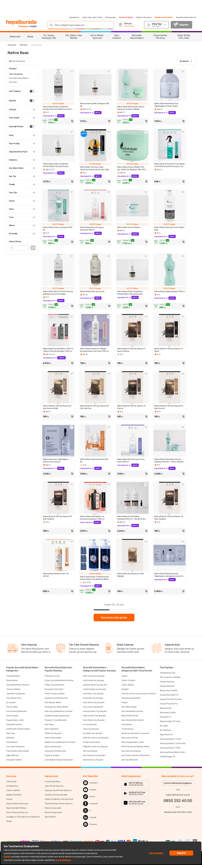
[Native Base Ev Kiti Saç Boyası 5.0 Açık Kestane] (58, 498)
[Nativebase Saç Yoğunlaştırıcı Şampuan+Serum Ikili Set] (170, 555)
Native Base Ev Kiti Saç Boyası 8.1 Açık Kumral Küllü (57, 407)
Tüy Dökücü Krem (13, 698)
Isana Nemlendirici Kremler (133, 720)
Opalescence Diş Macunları (56, 698)
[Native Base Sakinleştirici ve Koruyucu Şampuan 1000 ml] (95, 498)
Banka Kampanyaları (53, 812)
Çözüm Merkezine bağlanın (178, 783)
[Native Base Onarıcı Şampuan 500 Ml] (58, 206)
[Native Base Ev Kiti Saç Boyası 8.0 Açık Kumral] (170, 387)
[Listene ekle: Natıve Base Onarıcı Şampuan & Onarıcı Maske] (146, 71)
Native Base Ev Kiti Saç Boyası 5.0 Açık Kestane (57, 517)
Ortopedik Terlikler (14, 760)
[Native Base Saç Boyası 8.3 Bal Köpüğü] (132, 555)
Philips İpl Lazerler (52, 676)
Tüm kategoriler (16, 74)
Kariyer (9, 799)
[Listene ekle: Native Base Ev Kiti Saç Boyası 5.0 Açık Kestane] (72, 484)
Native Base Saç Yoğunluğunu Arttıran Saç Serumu (55, 460)
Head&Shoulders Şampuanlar (57, 715)
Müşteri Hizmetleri (144, 17)
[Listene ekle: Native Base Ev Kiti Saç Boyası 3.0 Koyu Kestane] (183, 484)
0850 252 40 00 (177, 800)
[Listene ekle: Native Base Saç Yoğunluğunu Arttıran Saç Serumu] (72, 427)
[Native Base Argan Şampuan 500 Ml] (95, 441)
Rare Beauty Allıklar (53, 702)
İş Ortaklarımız (12, 786)
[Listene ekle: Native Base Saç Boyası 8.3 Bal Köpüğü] (146, 541)
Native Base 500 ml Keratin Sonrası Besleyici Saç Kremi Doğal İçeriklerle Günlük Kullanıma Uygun (58, 292)
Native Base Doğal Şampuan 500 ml (169, 291)
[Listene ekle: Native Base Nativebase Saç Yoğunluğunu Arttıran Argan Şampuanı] (183, 71)
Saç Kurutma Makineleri (16, 711)
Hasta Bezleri (12, 742)
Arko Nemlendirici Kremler (132, 711)
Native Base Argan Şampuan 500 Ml (94, 460)
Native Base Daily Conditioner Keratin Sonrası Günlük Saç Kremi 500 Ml (57, 107)
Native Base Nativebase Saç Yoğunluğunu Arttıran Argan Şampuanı (166, 104)
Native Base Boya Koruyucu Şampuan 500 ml (92, 228)
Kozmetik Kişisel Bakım (18, 78)
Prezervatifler (12, 707)
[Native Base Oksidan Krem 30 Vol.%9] (58, 555)
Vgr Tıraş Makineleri (130, 760)
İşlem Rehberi (50, 817)
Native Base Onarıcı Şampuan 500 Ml (57, 228)
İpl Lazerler (10, 702)
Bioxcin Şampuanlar (53, 746)
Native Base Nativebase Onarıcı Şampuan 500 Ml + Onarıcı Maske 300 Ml (168, 460)
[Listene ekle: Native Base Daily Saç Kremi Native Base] (183, 192)
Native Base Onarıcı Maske (128, 227)
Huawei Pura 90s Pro (169, 703)
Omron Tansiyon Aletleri (55, 693)
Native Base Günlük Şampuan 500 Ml (94, 104)
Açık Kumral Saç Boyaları (93, 680)
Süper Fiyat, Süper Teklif (92, 17)
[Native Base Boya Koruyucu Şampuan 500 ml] (95, 206)
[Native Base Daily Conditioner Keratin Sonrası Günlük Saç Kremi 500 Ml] (58, 85)
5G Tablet (164, 725)
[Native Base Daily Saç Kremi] (95, 270)
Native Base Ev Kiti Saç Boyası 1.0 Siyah (168, 349)
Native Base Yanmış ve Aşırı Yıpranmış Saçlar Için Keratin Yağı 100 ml (94, 168)
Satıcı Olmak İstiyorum (54, 786)
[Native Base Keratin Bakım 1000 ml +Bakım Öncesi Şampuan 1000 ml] (58, 330)
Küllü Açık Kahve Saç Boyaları (95, 737)
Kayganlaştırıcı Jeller (15, 720)
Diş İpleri (125, 689)
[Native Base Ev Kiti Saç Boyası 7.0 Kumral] (132, 387)
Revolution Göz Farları (54, 689)
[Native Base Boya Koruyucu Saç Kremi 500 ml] (132, 441)
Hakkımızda (11, 781)
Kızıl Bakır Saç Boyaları (92, 733)
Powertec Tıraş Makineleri (56, 720)
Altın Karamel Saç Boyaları (94, 755)
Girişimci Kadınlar (126, 17)
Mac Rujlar (49, 724)
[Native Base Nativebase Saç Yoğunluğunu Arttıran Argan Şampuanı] (170, 85)
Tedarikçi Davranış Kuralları (56, 794)
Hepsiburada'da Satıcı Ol (186, 17)
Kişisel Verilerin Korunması (17, 803)
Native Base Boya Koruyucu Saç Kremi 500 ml (131, 460)
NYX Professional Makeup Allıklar (135, 746)
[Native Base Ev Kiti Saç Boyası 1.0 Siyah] (170, 330)
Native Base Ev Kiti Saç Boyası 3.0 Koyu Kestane (168, 517)
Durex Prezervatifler (53, 737)
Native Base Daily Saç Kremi (92, 291)
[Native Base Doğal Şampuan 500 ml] (170, 270)
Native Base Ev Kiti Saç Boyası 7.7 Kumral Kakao (131, 349)
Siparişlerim (74, 17)
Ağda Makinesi (12, 755)
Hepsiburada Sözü (167, 673)
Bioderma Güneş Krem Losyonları (135, 733)
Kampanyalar (110, 17)
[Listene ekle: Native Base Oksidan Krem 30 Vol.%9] (72, 541)
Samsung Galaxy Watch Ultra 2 (173, 752)
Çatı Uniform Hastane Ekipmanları (136, 755)
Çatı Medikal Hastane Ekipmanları (59, 760)
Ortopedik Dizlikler (14, 724)
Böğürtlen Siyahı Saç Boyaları (95, 746)
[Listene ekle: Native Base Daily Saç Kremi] (109, 256)
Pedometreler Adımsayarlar (17, 751)
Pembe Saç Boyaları (91, 742)
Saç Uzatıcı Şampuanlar (93, 707)
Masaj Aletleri (12, 680)
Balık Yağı (10, 733)
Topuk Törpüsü (128, 685)
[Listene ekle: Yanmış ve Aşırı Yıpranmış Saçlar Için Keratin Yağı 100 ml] (109, 132)
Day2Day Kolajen (52, 755)
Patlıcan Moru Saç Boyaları (94, 715)
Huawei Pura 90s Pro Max (171, 699)
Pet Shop (13, 82)
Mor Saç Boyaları (90, 751)
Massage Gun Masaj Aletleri (56, 707)
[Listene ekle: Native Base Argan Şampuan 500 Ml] (109, 427)
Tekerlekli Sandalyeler (15, 693)
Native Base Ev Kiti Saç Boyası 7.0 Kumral (131, 407)
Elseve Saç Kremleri (130, 737)
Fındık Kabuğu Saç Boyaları (94, 689)
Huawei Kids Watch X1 (169, 695)
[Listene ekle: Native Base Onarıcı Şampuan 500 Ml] (72, 192)
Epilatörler (10, 737)
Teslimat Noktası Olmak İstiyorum (58, 803)
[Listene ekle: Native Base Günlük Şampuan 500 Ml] (109, 71)
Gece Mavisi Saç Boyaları (94, 720)
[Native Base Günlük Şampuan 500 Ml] (95, 85)
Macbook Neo (166, 708)
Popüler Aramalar (167, 681)
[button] (58, 121)
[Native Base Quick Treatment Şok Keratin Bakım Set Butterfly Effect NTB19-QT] (95, 555)
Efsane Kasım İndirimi (169, 690)
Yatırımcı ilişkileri (13, 790)
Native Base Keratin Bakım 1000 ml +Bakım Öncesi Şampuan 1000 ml (58, 349)
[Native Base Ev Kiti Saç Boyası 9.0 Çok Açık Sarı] (95, 387)
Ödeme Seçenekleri (53, 808)
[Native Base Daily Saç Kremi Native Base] (170, 206)
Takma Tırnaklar (128, 680)
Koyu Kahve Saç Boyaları (93, 702)
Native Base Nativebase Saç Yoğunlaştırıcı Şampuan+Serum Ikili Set (169, 574)
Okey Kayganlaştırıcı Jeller (133, 742)
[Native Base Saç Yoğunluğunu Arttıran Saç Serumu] (58, 441)
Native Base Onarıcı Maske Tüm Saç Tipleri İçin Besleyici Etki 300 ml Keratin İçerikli (132, 168)
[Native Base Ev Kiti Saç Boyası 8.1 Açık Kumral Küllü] (58, 387)
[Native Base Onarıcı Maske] (132, 206)
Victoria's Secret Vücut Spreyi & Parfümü (139, 693)
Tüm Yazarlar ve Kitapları (170, 677)
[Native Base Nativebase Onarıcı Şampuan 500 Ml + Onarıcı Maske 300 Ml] (170, 441)
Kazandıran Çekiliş (168, 712)
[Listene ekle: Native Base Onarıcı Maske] (146, 192)
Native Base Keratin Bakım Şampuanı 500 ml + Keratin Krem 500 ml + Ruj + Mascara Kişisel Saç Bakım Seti (132, 517)
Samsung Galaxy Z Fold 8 (170, 739)
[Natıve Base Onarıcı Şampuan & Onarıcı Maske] (132, 85)
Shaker (125, 676)
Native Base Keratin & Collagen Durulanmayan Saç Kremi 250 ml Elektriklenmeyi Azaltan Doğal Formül (94, 349)
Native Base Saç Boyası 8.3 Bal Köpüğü (130, 574)
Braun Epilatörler (51, 729)
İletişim (9, 821)
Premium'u (24, 26)
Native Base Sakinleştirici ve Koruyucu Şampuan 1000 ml (92, 517)
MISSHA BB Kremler (130, 715)
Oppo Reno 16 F (166, 734)
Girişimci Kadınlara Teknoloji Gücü (59, 799)
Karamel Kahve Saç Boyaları (95, 711)
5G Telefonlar (165, 730)
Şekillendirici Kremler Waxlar (18, 729)
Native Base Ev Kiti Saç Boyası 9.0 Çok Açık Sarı (94, 407)
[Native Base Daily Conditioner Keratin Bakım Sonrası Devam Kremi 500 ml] (132, 270)
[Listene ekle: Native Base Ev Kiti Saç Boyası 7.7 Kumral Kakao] (146, 317)
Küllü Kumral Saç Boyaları (94, 676)
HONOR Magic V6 (167, 756)
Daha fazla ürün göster (114, 617)
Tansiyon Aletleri (13, 689)
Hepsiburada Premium (164, 17)
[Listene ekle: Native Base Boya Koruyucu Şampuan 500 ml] (109, 192)
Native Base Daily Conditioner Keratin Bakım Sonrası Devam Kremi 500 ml (130, 292)
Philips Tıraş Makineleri (54, 685)
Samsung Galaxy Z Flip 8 (170, 748)
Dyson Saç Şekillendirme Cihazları (59, 680)
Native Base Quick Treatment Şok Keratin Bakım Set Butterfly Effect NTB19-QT (94, 577)
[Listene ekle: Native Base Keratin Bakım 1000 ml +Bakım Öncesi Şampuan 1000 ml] (72, 317)
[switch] (32, 91)
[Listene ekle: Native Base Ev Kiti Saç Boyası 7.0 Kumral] (146, 374)
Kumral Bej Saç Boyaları (93, 698)
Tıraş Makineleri (13, 676)
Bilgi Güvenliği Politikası (16, 808)
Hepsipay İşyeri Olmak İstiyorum (58, 790)
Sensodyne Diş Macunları (55, 751)
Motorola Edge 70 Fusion (170, 721)
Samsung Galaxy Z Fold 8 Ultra (173, 743)
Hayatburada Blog (52, 781)
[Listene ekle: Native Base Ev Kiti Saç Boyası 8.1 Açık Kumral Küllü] (72, 374)
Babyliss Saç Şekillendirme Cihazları (60, 742)
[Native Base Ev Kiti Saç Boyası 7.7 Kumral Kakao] (132, 330)
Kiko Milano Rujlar (129, 707)
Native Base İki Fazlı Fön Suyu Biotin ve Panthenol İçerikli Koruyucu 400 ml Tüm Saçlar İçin (169, 165)
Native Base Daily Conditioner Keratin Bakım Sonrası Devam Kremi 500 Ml (55, 165)
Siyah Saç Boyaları (91, 729)
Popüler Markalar (167, 686)
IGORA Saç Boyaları (53, 733)
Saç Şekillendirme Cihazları (17, 685)
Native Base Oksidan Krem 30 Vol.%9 (56, 574)
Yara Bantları (127, 724)
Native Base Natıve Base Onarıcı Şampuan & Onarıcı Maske (131, 107)
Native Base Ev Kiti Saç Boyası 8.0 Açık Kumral (168, 407)
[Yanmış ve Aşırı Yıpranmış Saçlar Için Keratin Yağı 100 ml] (95, 145)
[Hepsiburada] (21, 22)
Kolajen (125, 702)
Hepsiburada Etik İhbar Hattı (178, 812)
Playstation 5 (165, 717)
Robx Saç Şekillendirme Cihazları (58, 711)
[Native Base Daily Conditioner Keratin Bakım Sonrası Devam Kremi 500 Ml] (58, 145)
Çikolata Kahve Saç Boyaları (95, 685)
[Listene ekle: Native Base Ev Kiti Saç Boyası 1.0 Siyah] (183, 317)
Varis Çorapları (12, 715)
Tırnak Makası (128, 729)
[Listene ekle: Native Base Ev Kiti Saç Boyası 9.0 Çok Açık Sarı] (109, 374)
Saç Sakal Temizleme (15, 746)
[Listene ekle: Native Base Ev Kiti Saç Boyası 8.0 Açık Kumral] (183, 374)
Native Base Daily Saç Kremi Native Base (169, 228)
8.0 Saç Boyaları (90, 724)
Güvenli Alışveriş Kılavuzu (17, 812)
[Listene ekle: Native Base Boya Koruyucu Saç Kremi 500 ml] (146, 427)
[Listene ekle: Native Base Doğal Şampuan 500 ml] (183, 256)
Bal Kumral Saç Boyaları (93, 760)
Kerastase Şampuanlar (131, 698)
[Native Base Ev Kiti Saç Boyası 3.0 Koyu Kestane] (170, 498)
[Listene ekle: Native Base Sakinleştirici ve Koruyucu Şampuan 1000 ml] (109, 484)
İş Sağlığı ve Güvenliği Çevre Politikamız (23, 817)
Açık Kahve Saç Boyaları (93, 693)
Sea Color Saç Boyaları (131, 751)
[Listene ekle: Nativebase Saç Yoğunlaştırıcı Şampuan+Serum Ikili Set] (183, 541)
